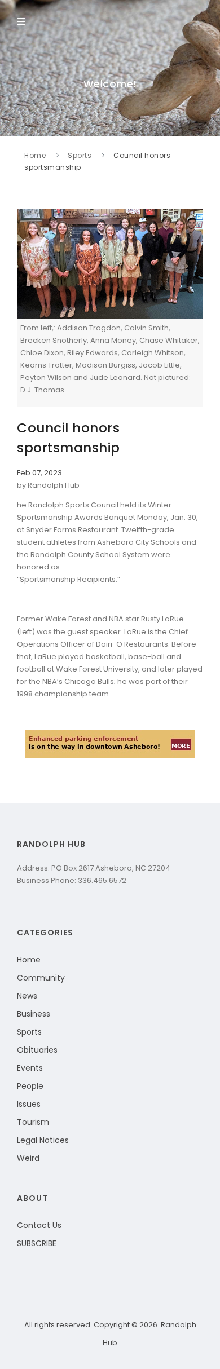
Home (35, 155)
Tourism (33, 1122)
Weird (28, 1158)
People (30, 1086)
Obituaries (37, 1050)
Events (30, 1068)
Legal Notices (43, 1140)
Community (41, 977)
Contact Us (39, 1225)
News (27, 995)
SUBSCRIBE (36, 1243)
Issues (29, 1104)
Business (33, 1013)
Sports (79, 155)
